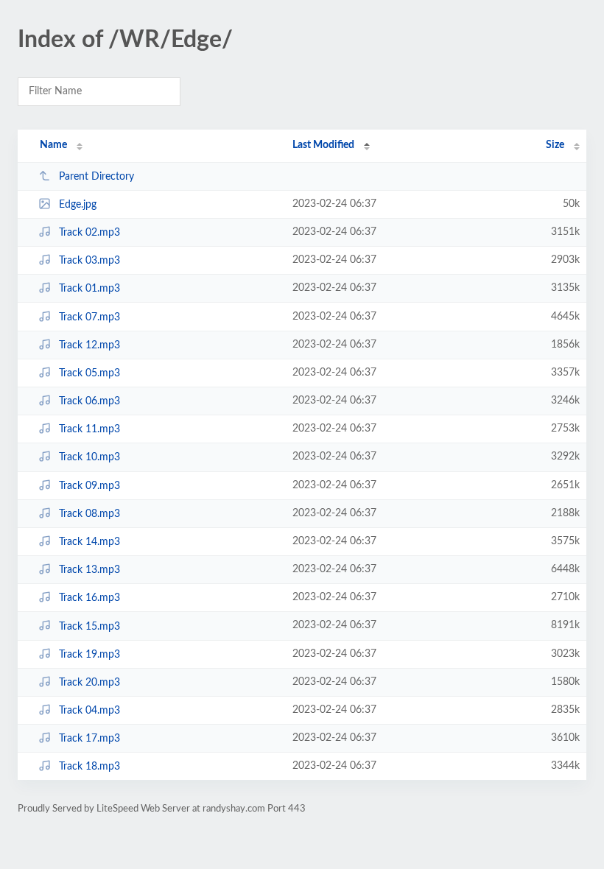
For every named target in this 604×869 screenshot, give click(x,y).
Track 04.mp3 (89, 711)
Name (53, 145)
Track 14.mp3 (89, 542)
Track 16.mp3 (89, 598)
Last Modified (323, 145)
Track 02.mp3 (89, 233)
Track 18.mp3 (89, 766)
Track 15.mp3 (89, 626)
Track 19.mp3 (89, 655)
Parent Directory (96, 177)
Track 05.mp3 (89, 373)
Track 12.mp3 (89, 345)
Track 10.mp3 (89, 457)
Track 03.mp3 (89, 261)
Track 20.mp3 (89, 683)
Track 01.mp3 (89, 289)
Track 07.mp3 (89, 317)
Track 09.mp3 (89, 486)
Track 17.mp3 (89, 738)
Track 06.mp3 (89, 401)
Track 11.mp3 (89, 429)
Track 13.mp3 (89, 570)
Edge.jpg (77, 205)
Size (555, 145)
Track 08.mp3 (89, 514)
